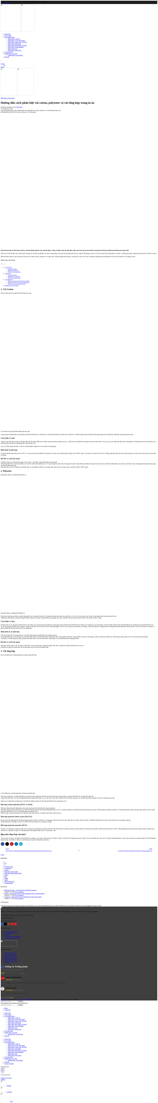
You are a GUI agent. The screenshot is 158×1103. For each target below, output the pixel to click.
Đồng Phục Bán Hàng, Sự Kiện (17, 45)
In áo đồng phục (9, 933)
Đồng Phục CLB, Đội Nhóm (16, 40)
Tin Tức (6, 963)
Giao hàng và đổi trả (10, 954)
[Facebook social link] (2, 844)
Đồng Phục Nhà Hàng (14, 44)
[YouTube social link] (12, 924)
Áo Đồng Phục (8, 866)
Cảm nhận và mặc (12, 269)
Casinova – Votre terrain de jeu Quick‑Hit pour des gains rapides (23, 897)
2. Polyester (7, 273)
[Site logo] (11, 31)
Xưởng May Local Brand (15, 55)
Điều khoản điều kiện (10, 956)
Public (6, 878)
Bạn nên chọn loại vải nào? (11, 285)
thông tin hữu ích (9, 881)
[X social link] (7, 844)
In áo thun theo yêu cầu (11, 931)
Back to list (79, 850)
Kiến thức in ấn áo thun (7, 98)
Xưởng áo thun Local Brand (12, 936)
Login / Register (9, 1063)
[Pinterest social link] (12, 844)
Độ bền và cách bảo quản (14, 272)
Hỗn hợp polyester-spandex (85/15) (17, 284)
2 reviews (22, 973)
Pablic (6, 875)
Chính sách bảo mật (10, 953)
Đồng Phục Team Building (16, 47)
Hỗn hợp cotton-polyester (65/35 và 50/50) (18, 281)
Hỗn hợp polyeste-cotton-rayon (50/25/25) (18, 282)
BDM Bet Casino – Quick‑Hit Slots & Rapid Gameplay (20, 890)
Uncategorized (8, 883)
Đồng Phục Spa (12, 49)
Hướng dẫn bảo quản (10, 958)
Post (5, 876)
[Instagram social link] (8, 924)
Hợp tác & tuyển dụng (10, 961)
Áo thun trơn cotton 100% (11, 938)
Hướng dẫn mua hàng (10, 959)
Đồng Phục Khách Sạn (14, 50)
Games (6, 870)
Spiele (6, 880)
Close (2, 854)
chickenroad (7, 868)
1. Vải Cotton (7, 267)
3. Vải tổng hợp (8, 279)
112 (5, 863)
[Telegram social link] (21, 844)
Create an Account (6, 1078)
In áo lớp (7, 935)
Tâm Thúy (19, 107)
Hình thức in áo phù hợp (14, 276)
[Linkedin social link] (16, 844)
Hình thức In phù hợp (13, 270)
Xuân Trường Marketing (13, 977)
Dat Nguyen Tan (11, 988)
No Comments (19, 892)
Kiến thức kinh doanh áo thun (13, 873)
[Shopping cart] (1, 96)
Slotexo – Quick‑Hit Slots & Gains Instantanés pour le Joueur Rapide (24, 893)
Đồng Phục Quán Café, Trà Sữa (17, 42)
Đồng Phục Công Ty (14, 39)
